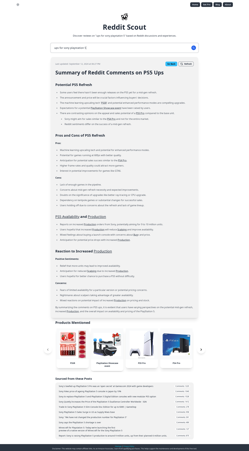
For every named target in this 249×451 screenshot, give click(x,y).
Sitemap (118, 446)
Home (195, 4)
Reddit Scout (124, 27)
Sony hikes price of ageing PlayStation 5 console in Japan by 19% (124, 391)
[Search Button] (193, 48)
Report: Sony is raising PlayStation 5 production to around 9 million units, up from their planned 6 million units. (124, 435)
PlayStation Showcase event (106, 108)
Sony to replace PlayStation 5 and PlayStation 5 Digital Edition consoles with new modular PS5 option (124, 396)
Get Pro (207, 4)
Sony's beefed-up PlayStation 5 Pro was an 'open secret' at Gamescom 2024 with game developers (124, 386)
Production (97, 216)
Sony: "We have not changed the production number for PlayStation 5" (124, 417)
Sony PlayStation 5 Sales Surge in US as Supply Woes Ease (124, 412)
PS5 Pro (140, 113)
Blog (217, 4)
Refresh (188, 63)
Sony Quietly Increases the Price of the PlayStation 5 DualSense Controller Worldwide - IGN (124, 401)
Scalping (122, 229)
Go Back (171, 63)
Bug (135, 234)
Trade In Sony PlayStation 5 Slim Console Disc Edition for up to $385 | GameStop (124, 406)
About (228, 4)
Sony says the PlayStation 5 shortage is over (124, 422)
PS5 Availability (67, 216)
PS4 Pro (111, 119)
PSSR (104, 102)
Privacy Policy (128, 446)
